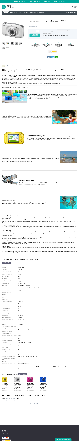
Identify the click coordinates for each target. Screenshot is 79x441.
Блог (19, 6)
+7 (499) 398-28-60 (70, 12)
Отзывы (9, 66)
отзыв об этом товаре (10, 398)
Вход (69, 6)
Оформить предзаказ (35, 35)
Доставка (29, 6)
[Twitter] (52, 57)
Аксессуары (33, 12)
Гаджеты (26, 12)
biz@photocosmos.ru (7, 435)
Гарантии (9, 426)
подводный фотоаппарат (13, 403)
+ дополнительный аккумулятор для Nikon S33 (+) (56, 35)
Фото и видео (13, 12)
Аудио (20, 12)
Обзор (3, 66)
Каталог (41, 426)
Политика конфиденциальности (49, 426)
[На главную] (8, 7)
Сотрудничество (35, 426)
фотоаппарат (22, 403)
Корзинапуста (75, 7)
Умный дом (40, 12)
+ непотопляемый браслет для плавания (53, 31)
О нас (47, 6)
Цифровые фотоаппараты (7, 18)
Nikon (15, 18)
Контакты (42, 6)
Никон (27, 403)
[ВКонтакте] (49, 57)
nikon (5, 403)
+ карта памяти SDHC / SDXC (50, 30)
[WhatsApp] (56, 57)
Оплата (23, 6)
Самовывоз (35, 6)
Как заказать (4, 426)
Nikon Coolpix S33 (34, 403)
